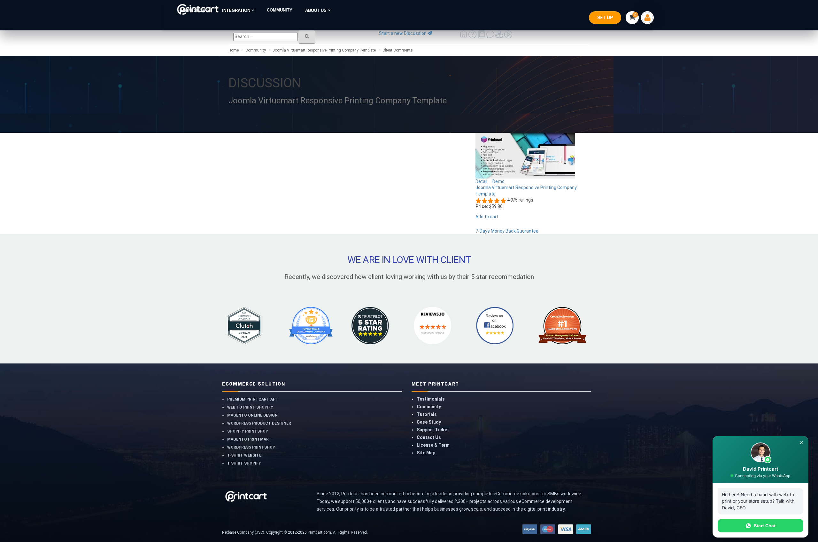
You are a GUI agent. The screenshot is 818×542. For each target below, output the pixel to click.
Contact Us (429, 437)
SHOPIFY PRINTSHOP (247, 431)
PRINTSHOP (194, 10)
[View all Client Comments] (490, 36)
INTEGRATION (236, 10)
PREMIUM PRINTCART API (252, 399)
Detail (481, 181)
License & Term (433, 445)
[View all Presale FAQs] (472, 36)
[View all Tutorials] (499, 36)
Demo (498, 181)
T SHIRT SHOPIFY (244, 463)
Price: (481, 206)
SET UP (605, 17)
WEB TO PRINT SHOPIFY (250, 407)
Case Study (429, 422)
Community (429, 406)
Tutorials (427, 414)
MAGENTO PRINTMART (249, 439)
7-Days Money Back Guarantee (506, 231)
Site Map (426, 452)
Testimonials (431, 399)
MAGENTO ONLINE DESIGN (252, 415)
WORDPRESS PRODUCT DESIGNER (259, 423)
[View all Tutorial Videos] (508, 36)
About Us (316, 10)
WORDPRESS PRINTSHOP (251, 447)
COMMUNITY (279, 10)
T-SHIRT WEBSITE (244, 455)
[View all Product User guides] (481, 36)
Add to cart (486, 216)
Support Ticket (433, 429)
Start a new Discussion (403, 33)
